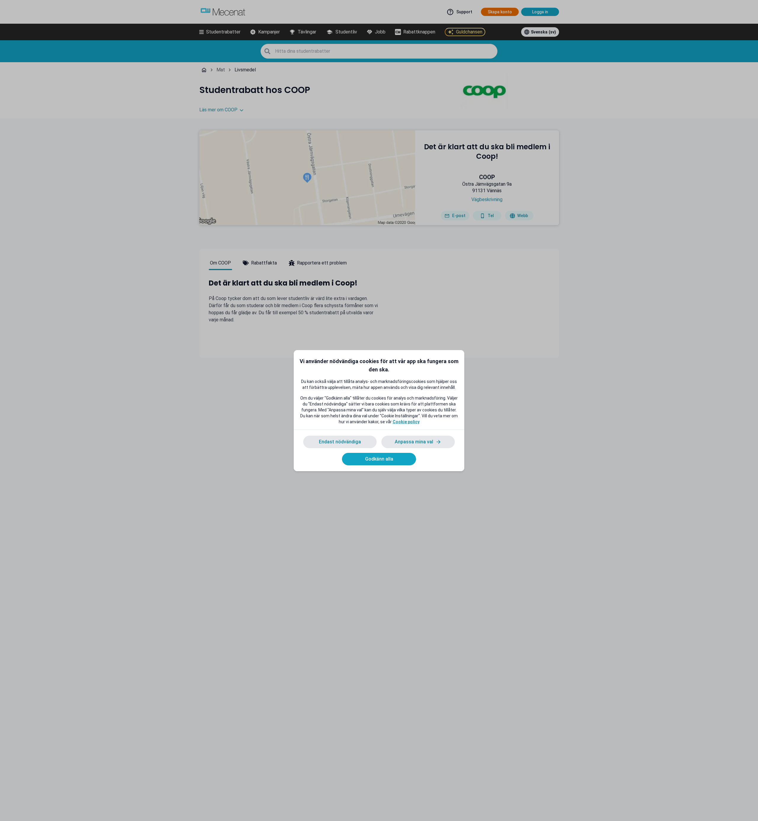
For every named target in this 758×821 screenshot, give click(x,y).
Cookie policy (406, 421)
